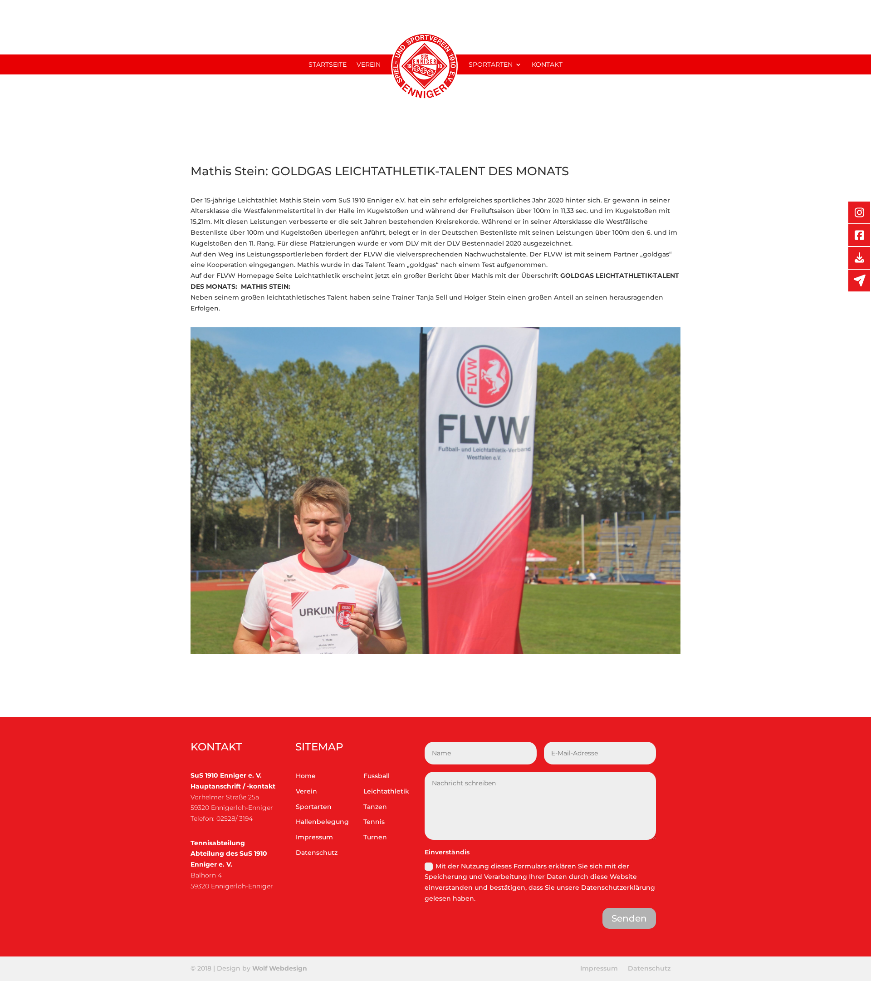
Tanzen (375, 807)
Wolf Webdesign (280, 968)
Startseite (327, 65)
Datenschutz (317, 852)
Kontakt (547, 65)
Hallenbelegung (322, 822)
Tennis (374, 822)
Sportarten (491, 65)
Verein (369, 65)
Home (306, 776)
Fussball (376, 776)
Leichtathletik (386, 791)
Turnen (375, 837)
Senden (629, 918)
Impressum (314, 837)
